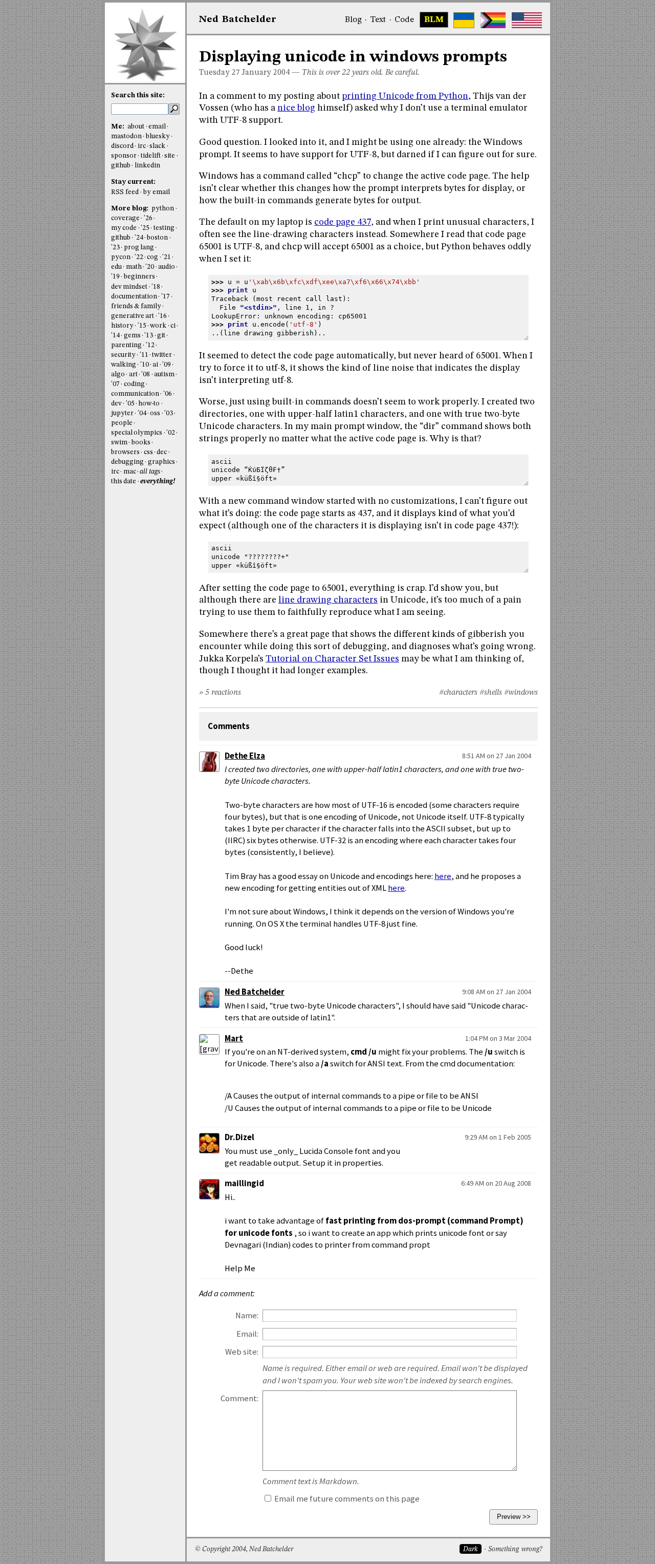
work (158, 326)
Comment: (239, 1398)
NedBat (237, 19)
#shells (490, 693)
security (123, 355)
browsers (125, 452)
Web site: (241, 1351)
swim (119, 442)
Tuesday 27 (219, 73)
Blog (353, 20)
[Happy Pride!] (493, 20)
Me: (118, 126)
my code (124, 228)
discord (122, 146)
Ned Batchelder (255, 992)
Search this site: (138, 95)
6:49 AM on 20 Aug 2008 (496, 1183)
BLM (434, 20)
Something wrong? (515, 1549)
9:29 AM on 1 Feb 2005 (498, 1137)
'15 (142, 326)
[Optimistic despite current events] (527, 20)
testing (164, 228)
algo (118, 374)
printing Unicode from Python (405, 96)
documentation (134, 296)
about (135, 126)
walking (123, 364)
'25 (145, 228)
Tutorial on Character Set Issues (332, 658)
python (162, 208)
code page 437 (342, 222)
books (141, 442)
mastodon (126, 136)
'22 (139, 257)
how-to (149, 403)
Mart (234, 1038)
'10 (144, 364)
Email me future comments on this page (346, 1498)
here (442, 876)
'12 (150, 345)
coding (134, 384)
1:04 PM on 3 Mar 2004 (498, 1038)
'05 (130, 403)
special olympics (136, 433)
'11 (144, 355)
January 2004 (266, 73)
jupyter (122, 413)
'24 (139, 237)
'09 (166, 364)
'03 (168, 413)
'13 (148, 335)
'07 (115, 384)
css (148, 452)
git (161, 335)
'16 (162, 316)
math (134, 267)
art (133, 374)
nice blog (296, 108)
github (120, 165)
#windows (521, 693)
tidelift (151, 156)
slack (157, 146)
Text (378, 20)
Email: (247, 1334)
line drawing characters (328, 600)
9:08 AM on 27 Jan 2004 (496, 991)
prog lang (139, 247)
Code (404, 20)
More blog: (130, 208)
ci (173, 326)
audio (166, 267)
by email (156, 192)
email (157, 126)
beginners (139, 276)
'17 (165, 296)
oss (155, 413)
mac (129, 471)
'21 (166, 257)
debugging (127, 462)
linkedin (147, 165)
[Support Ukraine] (463, 20)
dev (116, 403)
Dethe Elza (245, 756)
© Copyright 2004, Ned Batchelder (244, 1549)
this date (123, 481)
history (122, 326)
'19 (115, 276)
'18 (155, 287)
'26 (148, 218)
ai (155, 364)
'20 (149, 267)
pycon (120, 257)
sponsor (124, 156)
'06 (167, 394)
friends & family (136, 306)
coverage (125, 218)
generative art (132, 316)
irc (142, 146)
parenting (126, 345)
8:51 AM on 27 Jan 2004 (496, 755)
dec (162, 452)
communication (135, 394)
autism (164, 374)
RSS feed (125, 192)
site (169, 156)
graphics (161, 462)
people (122, 423)
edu (116, 267)
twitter (162, 355)
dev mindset (129, 287)
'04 (142, 413)
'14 (115, 335)
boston (157, 237)
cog (152, 257)
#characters (458, 693)
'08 (145, 374)
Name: (246, 1315)
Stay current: (133, 182)
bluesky (158, 136)
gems (132, 335)
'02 (170, 433)
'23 (115, 247)
